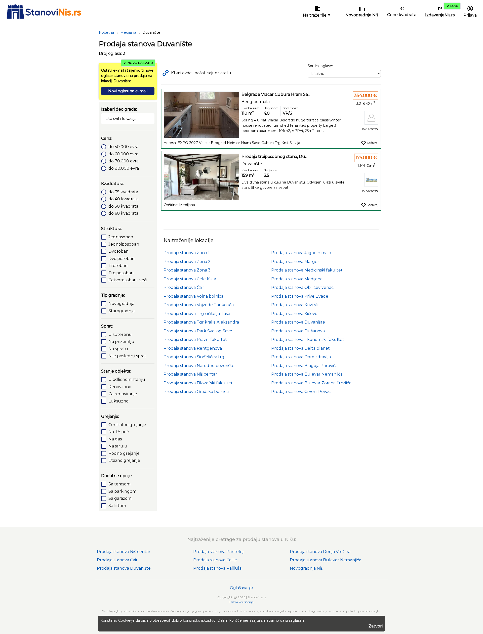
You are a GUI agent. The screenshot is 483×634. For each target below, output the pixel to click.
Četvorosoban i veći (127, 280)
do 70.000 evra (123, 161)
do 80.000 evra (123, 168)
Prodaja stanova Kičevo (294, 313)
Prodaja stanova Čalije (215, 560)
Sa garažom (120, 498)
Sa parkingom (122, 491)
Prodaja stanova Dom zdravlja (301, 356)
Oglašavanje (241, 587)
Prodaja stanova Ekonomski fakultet (307, 339)
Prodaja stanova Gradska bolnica (196, 391)
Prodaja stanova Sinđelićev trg (194, 356)
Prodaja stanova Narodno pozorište (199, 365)
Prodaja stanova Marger (295, 261)
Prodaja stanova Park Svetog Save (198, 331)
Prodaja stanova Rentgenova (193, 348)
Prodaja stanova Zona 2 (187, 261)
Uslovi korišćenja (241, 602)
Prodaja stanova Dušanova (298, 331)
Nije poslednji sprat (127, 355)
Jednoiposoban (123, 244)
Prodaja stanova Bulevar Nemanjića (307, 374)
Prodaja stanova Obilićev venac (302, 287)
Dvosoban (118, 251)
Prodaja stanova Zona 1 (187, 252)
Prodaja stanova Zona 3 (187, 270)
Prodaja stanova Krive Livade (299, 296)
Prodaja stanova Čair (184, 287)
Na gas (115, 439)
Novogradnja (121, 303)
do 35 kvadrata (123, 192)
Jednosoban (120, 237)
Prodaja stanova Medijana (297, 279)
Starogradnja (121, 310)
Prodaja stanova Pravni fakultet (195, 339)
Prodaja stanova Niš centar (190, 374)
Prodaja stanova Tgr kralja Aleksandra (201, 322)
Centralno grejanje (127, 424)
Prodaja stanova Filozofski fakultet (198, 383)
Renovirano (119, 386)
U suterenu (120, 334)
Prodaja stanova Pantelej (218, 551)
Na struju (117, 446)
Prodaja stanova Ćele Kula (190, 279)
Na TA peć (118, 431)
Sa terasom (119, 484)
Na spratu (118, 348)
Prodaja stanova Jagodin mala (301, 252)
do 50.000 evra (123, 146)
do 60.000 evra (123, 154)
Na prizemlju (121, 341)
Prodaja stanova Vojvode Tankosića (199, 304)
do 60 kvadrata (123, 213)
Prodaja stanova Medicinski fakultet (307, 270)
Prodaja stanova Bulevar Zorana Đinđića (311, 383)
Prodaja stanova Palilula (217, 568)
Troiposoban (121, 272)
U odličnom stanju (126, 379)
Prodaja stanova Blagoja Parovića (304, 365)
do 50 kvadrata (123, 206)
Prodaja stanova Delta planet (300, 348)
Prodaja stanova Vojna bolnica (193, 296)
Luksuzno (118, 401)
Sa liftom (117, 505)
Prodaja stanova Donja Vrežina (320, 551)
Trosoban (118, 265)
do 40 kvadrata (123, 199)
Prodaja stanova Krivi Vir (295, 304)
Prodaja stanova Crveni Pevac (301, 391)
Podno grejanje (124, 453)
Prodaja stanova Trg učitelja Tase (197, 313)
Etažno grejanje (124, 460)
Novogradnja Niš (306, 568)
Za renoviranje (122, 393)
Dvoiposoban (121, 258)
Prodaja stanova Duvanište (298, 322)
